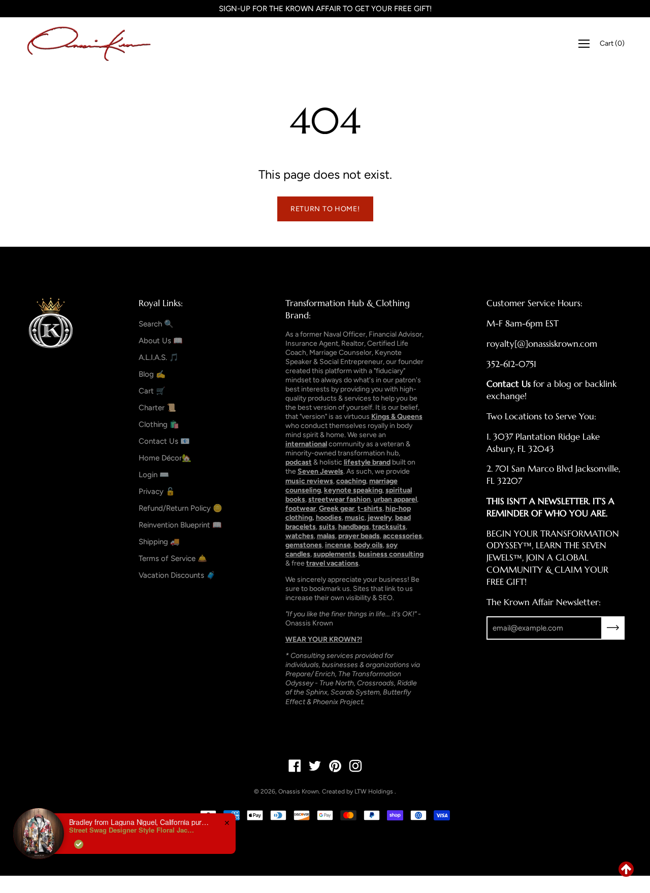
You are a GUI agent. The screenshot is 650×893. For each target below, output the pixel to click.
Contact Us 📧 (164, 441)
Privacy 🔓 (157, 491)
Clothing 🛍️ (159, 424)
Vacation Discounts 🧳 (177, 575)
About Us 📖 (161, 340)
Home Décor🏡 (165, 457)
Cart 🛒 (152, 390)
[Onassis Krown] (88, 43)
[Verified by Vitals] (78, 844)
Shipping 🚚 (159, 541)
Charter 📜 (157, 407)
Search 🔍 (156, 323)
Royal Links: (161, 303)
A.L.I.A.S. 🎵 (159, 357)
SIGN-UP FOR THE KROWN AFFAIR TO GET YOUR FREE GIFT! (325, 8)
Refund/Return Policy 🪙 (180, 508)
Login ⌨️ (154, 474)
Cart (612, 43)
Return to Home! (325, 209)
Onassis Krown (298, 791)
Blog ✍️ (152, 374)
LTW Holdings (373, 791)
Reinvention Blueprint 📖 (180, 525)
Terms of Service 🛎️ (173, 558)
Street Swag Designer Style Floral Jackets (132, 830)
